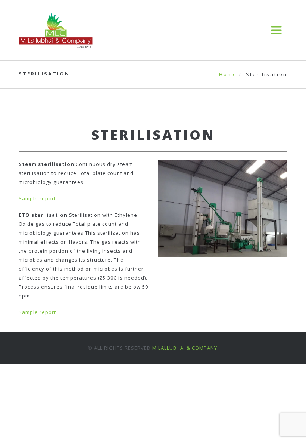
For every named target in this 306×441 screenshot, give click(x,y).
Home (228, 74)
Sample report (37, 198)
